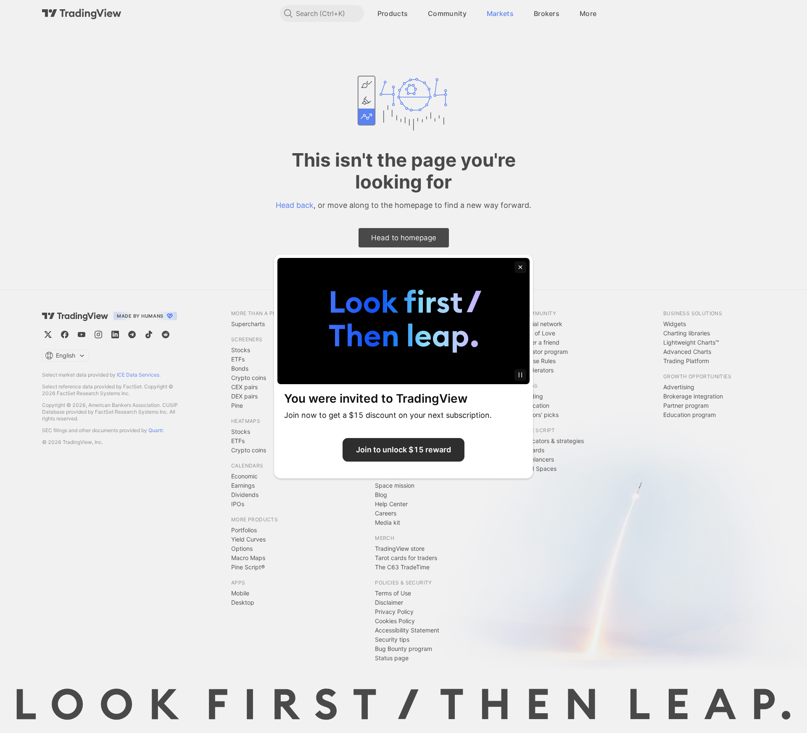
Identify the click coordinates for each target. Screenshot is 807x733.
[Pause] (520, 375)
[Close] (520, 267)
